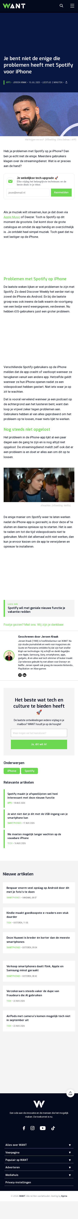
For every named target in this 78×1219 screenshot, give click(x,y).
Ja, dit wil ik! (39, 744)
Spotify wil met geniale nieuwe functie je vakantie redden (36, 610)
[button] (67, 1145)
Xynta (64, 1196)
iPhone (11, 771)
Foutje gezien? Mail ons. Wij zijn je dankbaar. (34, 624)
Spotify (29, 771)
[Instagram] (20, 675)
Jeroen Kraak (19, 82)
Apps (8, 82)
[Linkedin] (24, 675)
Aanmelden (61, 192)
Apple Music (12, 217)
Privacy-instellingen (18, 1182)
